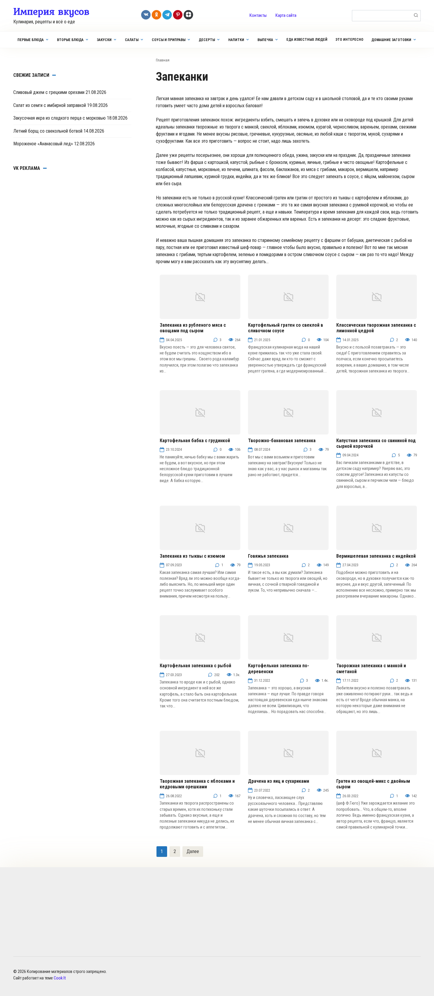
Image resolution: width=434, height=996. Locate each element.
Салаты (131, 40)
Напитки (236, 40)
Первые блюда (30, 40)
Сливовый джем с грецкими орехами (48, 92)
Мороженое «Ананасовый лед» (43, 144)
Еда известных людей (306, 40)
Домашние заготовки (391, 40)
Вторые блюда (70, 40)
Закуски (104, 40)
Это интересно (349, 40)
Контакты (258, 15)
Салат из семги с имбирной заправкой (49, 105)
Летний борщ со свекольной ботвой (47, 131)
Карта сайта (285, 15)
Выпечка (265, 40)
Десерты (207, 40)
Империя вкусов (51, 11)
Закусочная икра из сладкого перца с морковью (59, 118)
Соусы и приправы (168, 40)
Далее (193, 851)
